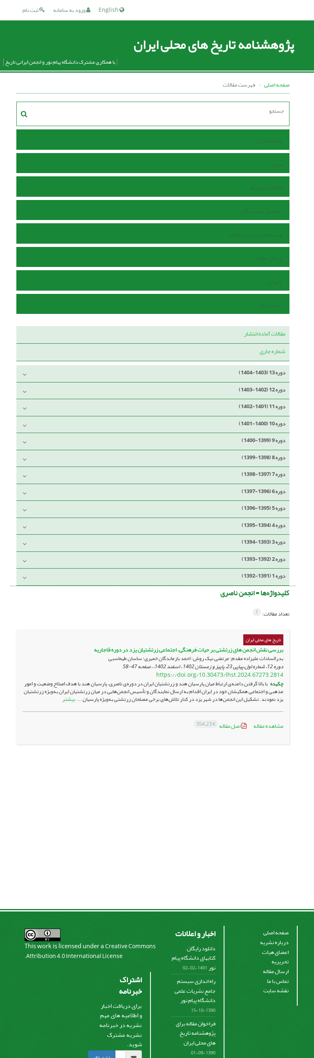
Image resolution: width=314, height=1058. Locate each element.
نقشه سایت (276, 990)
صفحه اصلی (276, 84)
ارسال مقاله (269, 258)
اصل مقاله (219, 725)
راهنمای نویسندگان (261, 211)
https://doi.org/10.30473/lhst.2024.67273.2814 (219, 674)
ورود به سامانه (69, 10)
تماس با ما (271, 305)
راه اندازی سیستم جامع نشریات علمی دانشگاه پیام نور (195, 991)
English (109, 10)
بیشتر (68, 699)
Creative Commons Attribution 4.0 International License (91, 951)
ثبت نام (30, 10)
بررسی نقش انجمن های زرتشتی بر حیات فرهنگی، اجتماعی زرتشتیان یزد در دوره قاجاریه (188, 649)
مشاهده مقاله (268, 725)
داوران (275, 281)
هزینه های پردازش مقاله (255, 234)
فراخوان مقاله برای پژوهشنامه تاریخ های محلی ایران (195, 1033)
